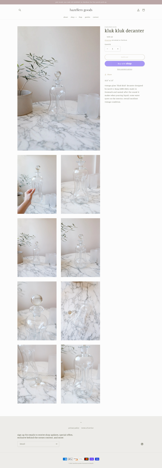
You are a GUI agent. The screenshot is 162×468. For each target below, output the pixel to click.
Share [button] (109, 74)
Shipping (108, 40)
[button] (19, 10)
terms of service (87, 428)
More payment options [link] (124, 69)
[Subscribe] (56, 444)
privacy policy (73, 428)
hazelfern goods (77, 463)
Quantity (108, 44)
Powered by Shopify (88, 463)
